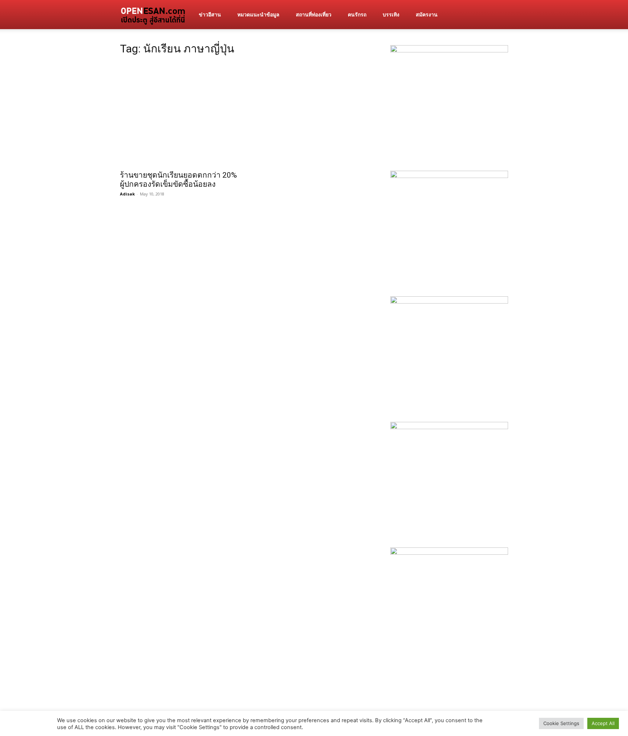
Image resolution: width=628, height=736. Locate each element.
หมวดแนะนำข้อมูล (258, 14)
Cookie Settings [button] (561, 723)
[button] (499, 15)
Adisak (127, 194)
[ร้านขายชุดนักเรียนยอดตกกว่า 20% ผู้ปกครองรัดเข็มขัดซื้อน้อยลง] (179, 114)
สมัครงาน (427, 14)
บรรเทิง (391, 14)
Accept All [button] (603, 723)
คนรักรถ (357, 14)
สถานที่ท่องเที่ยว (313, 14)
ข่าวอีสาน (210, 14)
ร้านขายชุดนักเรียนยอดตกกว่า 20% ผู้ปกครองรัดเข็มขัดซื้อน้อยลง (178, 180)
